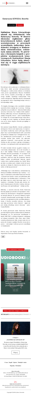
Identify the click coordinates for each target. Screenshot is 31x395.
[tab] (5, 315)
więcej (15, 352)
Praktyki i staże (22, 362)
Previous (14, 290)
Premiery (20, 25)
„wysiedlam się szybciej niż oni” (15, 339)
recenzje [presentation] (12, 314)
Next (17, 290)
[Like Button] (3, 236)
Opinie (15, 362)
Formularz (18, 365)
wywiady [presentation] (5, 314)
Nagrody (12, 365)
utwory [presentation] (25, 314)
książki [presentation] (19, 314)
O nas (6, 362)
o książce (15, 337)
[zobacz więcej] (15, 328)
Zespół (10, 362)
